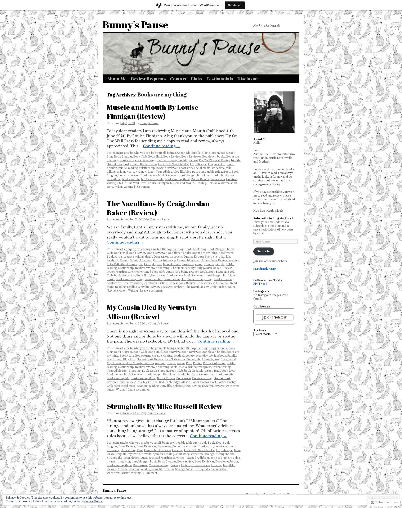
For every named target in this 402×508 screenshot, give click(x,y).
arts (126, 152)
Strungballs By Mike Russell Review (164, 406)
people (219, 264)
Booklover (209, 156)
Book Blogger (123, 156)
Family (124, 260)
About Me (117, 79)
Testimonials (219, 79)
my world (134, 454)
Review (160, 167)
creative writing (145, 160)
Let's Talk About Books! (173, 164)
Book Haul (155, 156)
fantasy (175, 465)
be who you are (140, 152)
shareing (163, 268)
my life (121, 454)
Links (196, 79)
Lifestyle (201, 164)
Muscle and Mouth (182, 183)
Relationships (181, 385)
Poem (195, 382)
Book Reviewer (191, 156)
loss (210, 164)
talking (111, 171)
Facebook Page (264, 269)
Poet (189, 363)
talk (228, 167)
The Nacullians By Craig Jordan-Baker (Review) (159, 207)
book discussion (129, 175)
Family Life (137, 260)
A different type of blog (212, 457)
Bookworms (114, 256)
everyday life (178, 160)
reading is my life (138, 286)
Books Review (200, 179)
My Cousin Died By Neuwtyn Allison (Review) (151, 311)
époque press (133, 249)
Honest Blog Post (118, 164)
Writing (128, 186)
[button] (274, 112)
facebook (113, 260)
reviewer (172, 167)
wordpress (123, 271)
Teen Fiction (131, 457)
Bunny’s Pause (135, 24)
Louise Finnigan (158, 183)
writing (149, 171)
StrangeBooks (225, 454)
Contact (178, 79)
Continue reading (161, 146)
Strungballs (114, 457)
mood (230, 164)
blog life (179, 171)
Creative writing (132, 283)
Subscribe (263, 251)
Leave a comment (151, 290)
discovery (163, 160)
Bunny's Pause (149, 123)
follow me (169, 260)
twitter (121, 171)
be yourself (158, 152)
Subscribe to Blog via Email (273, 218)
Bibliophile (193, 152)
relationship (147, 167)
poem (181, 363)
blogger (214, 152)
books (221, 156)
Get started (234, 5)
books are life (131, 179)
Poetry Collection (214, 363)
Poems (204, 382)
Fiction (193, 160)
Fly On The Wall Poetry (214, 160)
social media (202, 167)
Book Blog (199, 249)
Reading (200, 183)
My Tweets (260, 283)
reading (133, 167)
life (192, 164)
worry (130, 171)
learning (233, 260)
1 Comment (142, 186)
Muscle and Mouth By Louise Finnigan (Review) (152, 111)
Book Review (171, 156)
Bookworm (127, 160)
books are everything (129, 279)
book (223, 152)
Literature (222, 283)
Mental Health (172, 264)
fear (149, 260)
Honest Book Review (143, 164)
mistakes (219, 164)
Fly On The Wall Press (132, 183)
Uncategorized (150, 457)
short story (186, 167)
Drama (188, 256)
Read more (128, 385)
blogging (216, 171)
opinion (112, 167)
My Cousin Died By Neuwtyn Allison (130, 363)
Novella (146, 454)
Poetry (197, 363)
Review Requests (148, 79)
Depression (161, 256)
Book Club (140, 156)
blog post (192, 171)
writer (139, 171)
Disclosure (248, 79)
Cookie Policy (93, 501)
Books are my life (152, 179)
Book (226, 171)
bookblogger (187, 175)
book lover (158, 275)
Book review (149, 175)
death (148, 256)
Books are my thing (177, 179)
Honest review (205, 283)
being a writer (176, 152)
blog (205, 152)
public (122, 167)
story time (218, 167)
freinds (235, 160)
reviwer (179, 286)
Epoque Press (203, 256)
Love (224, 359)
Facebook (150, 283)
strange (209, 454)
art (121, 152)
